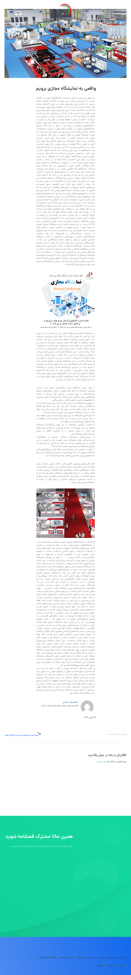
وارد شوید (101, 761)
